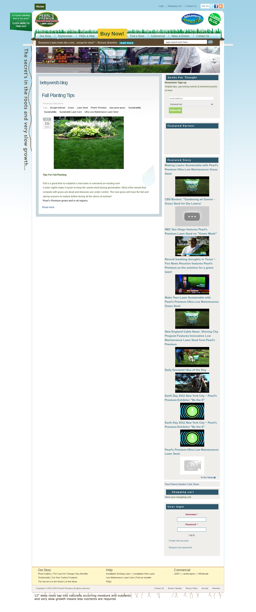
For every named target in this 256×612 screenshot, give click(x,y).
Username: (191, 514)
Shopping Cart (175, 6)
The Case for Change (63, 574)
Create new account (178, 540)
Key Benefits (82, 574)
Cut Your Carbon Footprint (64, 577)
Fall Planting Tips (58, 95)
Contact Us (191, 6)
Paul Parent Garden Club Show (182, 484)
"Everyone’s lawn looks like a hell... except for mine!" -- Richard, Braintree (77, 42)
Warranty (216, 588)
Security (205, 588)
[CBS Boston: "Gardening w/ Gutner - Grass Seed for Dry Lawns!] (192, 217)
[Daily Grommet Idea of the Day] (192, 383)
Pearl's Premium (99, 107)
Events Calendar (175, 588)
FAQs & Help (86, 35)
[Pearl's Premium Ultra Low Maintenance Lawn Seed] (192, 466)
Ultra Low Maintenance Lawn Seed (101, 112)
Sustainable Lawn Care (70, 112)
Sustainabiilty (134, 107)
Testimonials (65, 35)
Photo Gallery (44, 574)
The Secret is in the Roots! (51, 581)
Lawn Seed (82, 107)
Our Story (45, 35)
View (167, 497)
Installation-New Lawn (144, 574)
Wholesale (203, 574)
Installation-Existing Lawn (118, 574)
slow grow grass (117, 107)
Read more (48, 207)
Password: (191, 524)
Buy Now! (112, 34)
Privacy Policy (192, 588)
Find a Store (137, 35)
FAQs (109, 581)
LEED (177, 574)
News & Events (181, 35)
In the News (207, 477)
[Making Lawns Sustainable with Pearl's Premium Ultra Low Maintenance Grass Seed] (192, 187)
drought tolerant (57, 107)
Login (161, 6)
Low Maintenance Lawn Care (120, 577)
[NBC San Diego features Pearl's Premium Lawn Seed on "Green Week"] (192, 246)
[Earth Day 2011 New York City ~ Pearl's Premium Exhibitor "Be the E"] (192, 412)
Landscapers (189, 574)
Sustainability (50, 112)
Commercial (158, 35)
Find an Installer (143, 577)
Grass (71, 107)
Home (40, 6)
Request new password (180, 547)
